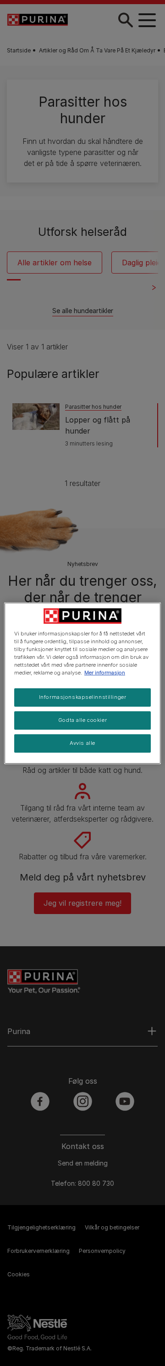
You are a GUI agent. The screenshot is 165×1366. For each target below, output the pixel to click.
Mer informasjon (104, 672)
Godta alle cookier (82, 720)
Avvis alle (82, 743)
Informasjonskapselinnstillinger (82, 697)
